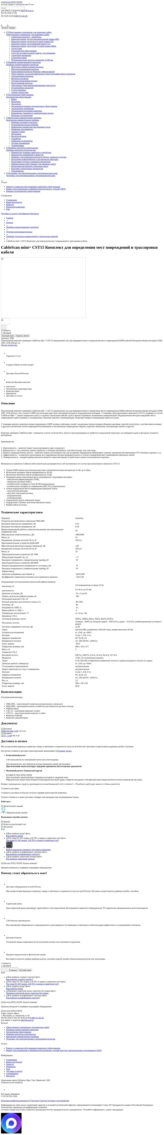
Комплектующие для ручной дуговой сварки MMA (33, 46)
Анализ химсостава (19, 92)
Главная (9, 218)
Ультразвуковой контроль (22, 76)
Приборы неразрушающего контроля (22, 227)
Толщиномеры (17, 145)
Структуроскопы (18, 90)
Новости (10, 205)
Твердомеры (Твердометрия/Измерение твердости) (33, 85)
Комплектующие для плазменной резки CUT (31, 44)
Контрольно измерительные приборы (22, 1036)
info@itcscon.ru (27, 11)
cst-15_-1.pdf (6, 736)
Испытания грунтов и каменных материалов (30, 162)
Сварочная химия (19, 58)
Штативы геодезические (22, 115)
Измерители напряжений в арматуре (27, 155)
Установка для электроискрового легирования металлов (30, 1039)
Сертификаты (24, 213)
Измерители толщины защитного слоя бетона (31, 152)
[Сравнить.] (3, 327)
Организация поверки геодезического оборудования (34, 106)
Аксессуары (16, 48)
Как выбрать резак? (14, 836)
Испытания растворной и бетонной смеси (29, 166)
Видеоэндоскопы (18, 136)
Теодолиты (16, 104)
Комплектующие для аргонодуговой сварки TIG (32, 41)
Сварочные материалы (21, 55)
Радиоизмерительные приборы (24, 125)
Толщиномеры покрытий (22, 88)
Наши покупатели (14, 202)
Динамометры (17, 171)
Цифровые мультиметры (22, 141)
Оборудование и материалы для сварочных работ (27, 1027)
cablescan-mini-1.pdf (9, 731)
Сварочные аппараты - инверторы (26, 37)
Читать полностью (9, 345)
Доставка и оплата (9, 213)
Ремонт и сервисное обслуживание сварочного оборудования (33, 187)
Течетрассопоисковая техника (24, 81)
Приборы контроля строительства (21, 1034)
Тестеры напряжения (20, 143)
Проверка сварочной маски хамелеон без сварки (27, 993)
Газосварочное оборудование (24, 51)
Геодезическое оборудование (18, 1032)
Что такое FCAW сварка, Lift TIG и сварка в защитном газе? (32, 840)
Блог (8, 209)
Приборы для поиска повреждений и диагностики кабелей (32, 236)
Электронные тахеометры (22, 108)
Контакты (34, 213)
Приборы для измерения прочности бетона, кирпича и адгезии (38, 157)
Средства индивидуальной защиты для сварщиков (33, 53)
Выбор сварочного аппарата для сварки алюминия (28, 850)
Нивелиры (15, 102)
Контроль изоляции (19, 78)
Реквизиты (11, 1067)
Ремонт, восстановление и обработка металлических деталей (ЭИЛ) (36, 189)
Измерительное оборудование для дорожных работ (33, 164)
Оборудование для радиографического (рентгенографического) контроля (43, 74)
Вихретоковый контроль (22, 83)
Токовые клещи (18, 132)
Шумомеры (16, 134)
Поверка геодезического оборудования (23, 191)
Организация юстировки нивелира (26, 111)
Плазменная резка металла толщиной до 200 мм (32, 60)
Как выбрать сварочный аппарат (20, 859)
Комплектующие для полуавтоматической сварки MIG (35, 39)
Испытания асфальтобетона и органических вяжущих (34, 159)
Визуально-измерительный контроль (27, 67)
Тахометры (16, 139)
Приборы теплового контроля (24, 122)
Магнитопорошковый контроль (25, 69)
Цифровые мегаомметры (22, 129)
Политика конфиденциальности (15, 1101)
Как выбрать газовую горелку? (19, 979)
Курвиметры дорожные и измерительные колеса (32, 113)
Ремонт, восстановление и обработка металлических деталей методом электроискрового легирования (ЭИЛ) (54, 1050)
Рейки (14, 99)
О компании (11, 200)
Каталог (9, 222)
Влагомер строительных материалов (27, 169)
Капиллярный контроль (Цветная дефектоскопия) (33, 71)
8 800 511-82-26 (37, 1018)
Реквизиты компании (15, 207)
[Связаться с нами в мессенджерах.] (11, 1133)
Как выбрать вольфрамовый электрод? (23, 854)
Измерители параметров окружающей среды (30, 127)
